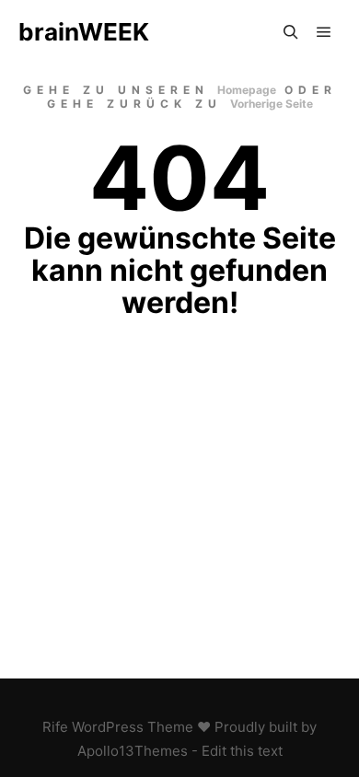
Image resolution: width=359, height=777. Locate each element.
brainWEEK (83, 31)
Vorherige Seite (271, 103)
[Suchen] (290, 32)
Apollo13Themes (132, 751)
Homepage (246, 90)
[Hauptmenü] (324, 32)
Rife (55, 727)
